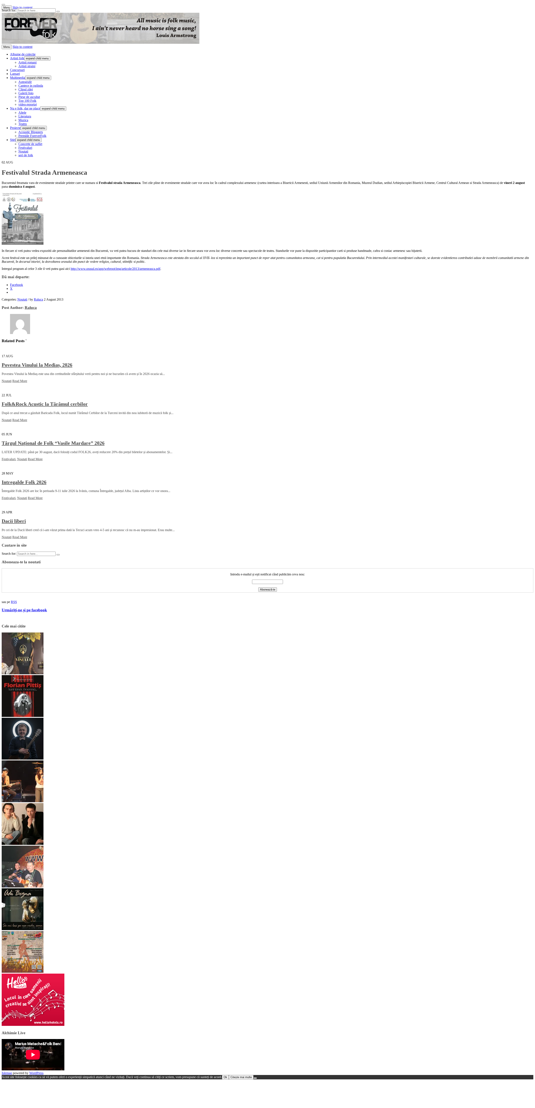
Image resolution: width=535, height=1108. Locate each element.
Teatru (22, 124)
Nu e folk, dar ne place (25, 108)
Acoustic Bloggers (30, 132)
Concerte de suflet (30, 144)
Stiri (12, 140)
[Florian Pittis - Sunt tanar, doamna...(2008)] (22, 716)
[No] (255, 1078)
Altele (22, 112)
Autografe (25, 82)
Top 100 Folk (27, 100)
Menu (6, 7)
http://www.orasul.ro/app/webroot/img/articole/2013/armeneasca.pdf (115, 268)
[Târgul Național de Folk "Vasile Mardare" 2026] (22, 971)
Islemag (7, 1073)
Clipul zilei (25, 89)
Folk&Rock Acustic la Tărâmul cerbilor (45, 404)
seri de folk (25, 155)
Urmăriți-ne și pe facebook (24, 610)
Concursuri (17, 70)
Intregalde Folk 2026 (24, 482)
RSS (14, 602)
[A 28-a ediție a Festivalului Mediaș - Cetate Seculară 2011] (22, 758)
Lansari (15, 73)
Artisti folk (17, 58)
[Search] (58, 11)
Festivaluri (25, 147)
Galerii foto (25, 93)
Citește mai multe (241, 1077)
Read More (19, 381)
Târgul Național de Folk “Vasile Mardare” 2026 (53, 443)
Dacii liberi (14, 521)
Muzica (23, 120)
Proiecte (15, 128)
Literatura (24, 116)
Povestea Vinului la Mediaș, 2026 (37, 365)
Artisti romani (27, 62)
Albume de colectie (23, 54)
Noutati (23, 151)
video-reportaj (27, 104)
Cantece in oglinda (30, 85)
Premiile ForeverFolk (32, 136)
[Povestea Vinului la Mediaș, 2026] (22, 673)
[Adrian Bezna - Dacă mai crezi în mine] (22, 929)
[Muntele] (22, 886)
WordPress (36, 1073)
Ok (225, 1077)
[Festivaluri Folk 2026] (22, 801)
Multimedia (17, 77)
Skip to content (22, 7)
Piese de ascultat (29, 97)
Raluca (38, 299)
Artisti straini (26, 66)
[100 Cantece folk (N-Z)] (22, 843)
